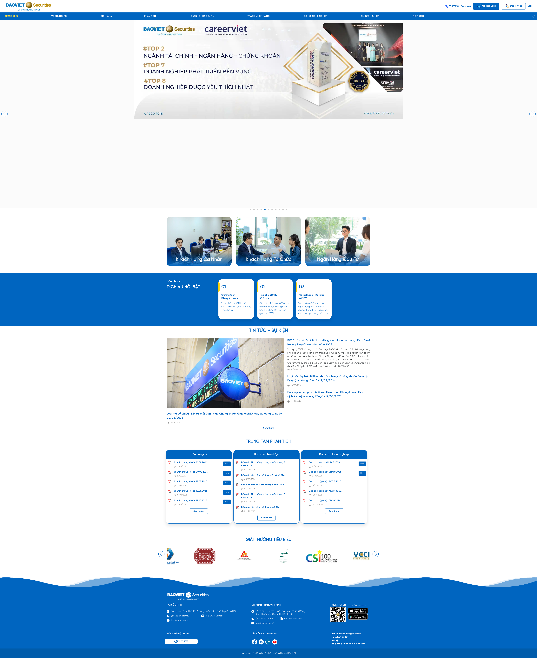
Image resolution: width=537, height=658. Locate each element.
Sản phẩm (173, 281)
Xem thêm (274, 319)
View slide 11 (286, 209)
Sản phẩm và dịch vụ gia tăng (265, 253)
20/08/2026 (182, 476)
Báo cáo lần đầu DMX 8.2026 (324, 462)
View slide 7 (272, 209)
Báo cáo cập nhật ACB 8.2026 (325, 481)
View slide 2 (254, 209)
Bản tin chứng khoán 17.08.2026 (190, 500)
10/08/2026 (317, 504)
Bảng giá (466, 6)
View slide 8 (275, 209)
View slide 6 (268, 209)
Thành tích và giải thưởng (335, 253)
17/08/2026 (296, 401)
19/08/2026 (182, 485)
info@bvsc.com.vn (180, 620)
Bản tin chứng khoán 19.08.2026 (190, 481)
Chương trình (228, 295)
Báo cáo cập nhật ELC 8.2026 (325, 500)
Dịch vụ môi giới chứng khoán (195, 253)
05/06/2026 (249, 489)
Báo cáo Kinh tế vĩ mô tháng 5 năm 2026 (263, 485)
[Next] (532, 114)
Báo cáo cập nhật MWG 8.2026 (326, 491)
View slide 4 (261, 209)
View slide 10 (283, 209)
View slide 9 (279, 209)
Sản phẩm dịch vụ (331, 250)
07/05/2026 (249, 511)
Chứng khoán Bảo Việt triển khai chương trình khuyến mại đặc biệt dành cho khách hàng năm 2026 (236, 319)
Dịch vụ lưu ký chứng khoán (194, 257)
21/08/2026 (175, 423)
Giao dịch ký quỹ (188, 260)
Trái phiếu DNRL (268, 295)
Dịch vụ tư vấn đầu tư (261, 257)
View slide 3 (257, 209)
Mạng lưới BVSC (339, 637)
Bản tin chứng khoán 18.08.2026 (190, 491)
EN (534, 6)
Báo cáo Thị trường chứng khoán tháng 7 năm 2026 (263, 464)
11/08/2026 (317, 495)
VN (529, 6)
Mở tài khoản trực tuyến (311, 295)
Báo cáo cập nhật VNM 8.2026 (325, 472)
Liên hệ (325, 260)
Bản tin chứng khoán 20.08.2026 (191, 472)
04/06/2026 (249, 502)
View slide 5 (265, 209)
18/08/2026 (296, 385)
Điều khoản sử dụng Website (346, 634)
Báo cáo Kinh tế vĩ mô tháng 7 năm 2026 (263, 475)
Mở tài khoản (488, 6)
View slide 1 (250, 209)
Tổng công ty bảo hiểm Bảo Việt (348, 644)
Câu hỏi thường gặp (332, 257)
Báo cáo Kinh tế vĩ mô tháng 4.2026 (260, 507)
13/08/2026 (317, 485)
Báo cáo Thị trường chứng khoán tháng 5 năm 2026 (263, 496)
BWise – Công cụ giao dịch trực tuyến (199, 250)
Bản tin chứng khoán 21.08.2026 (190, 462)
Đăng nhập (515, 6)
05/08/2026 (249, 470)
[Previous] (4, 114)
